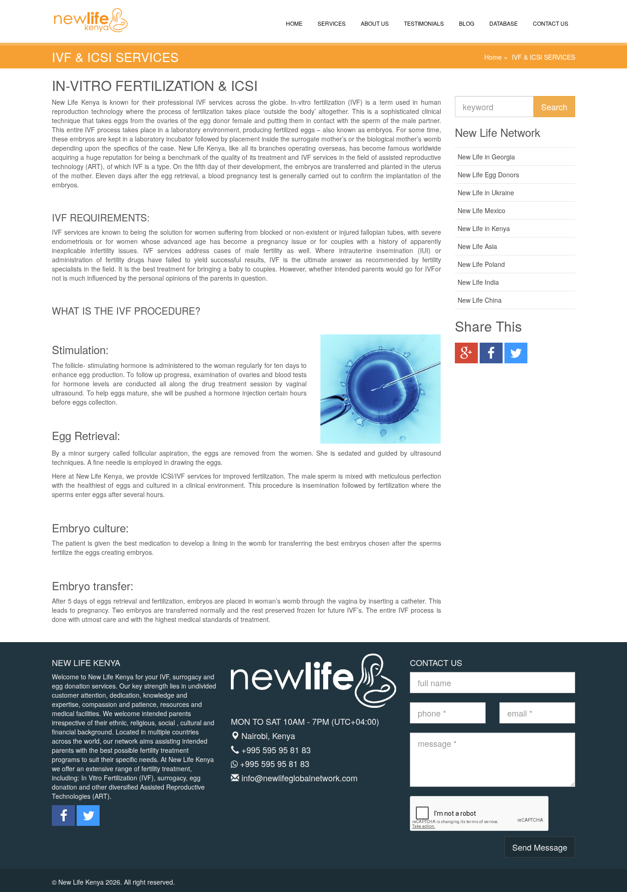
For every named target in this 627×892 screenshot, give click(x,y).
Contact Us (550, 23)
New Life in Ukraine (486, 192)
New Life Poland (481, 264)
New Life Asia (477, 246)
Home (293, 23)
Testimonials (423, 23)
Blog (466, 23)
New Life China (480, 300)
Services (331, 23)
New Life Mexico (481, 210)
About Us (374, 23)
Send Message (539, 847)
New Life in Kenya (484, 228)
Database (503, 23)
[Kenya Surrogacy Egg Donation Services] (86, 11)
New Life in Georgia (486, 156)
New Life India (478, 282)
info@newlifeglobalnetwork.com (299, 778)
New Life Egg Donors (488, 174)
